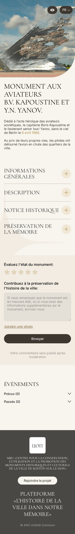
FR (64, 10)
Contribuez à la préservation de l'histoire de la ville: (31, 285)
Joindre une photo (18, 327)
